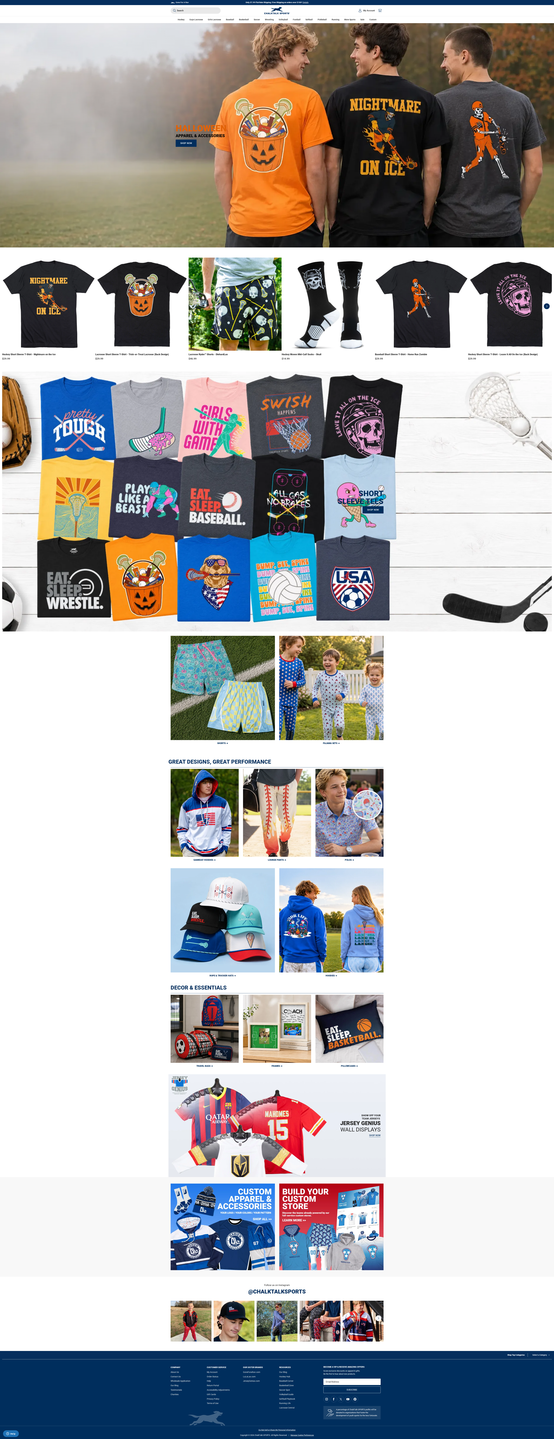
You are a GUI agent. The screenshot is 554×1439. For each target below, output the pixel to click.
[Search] (174, 10)
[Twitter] (341, 1399)
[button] (181, 19)
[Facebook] (334, 1399)
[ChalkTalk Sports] (277, 10)
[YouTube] (348, 1399)
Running (335, 19)
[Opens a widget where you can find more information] (11, 1434)
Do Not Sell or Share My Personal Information (277, 1430)
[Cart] (380, 10)
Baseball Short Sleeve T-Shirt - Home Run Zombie (401, 354)
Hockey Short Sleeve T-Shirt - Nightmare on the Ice (29, 354)
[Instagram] (326, 1399)
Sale (362, 19)
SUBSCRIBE (352, 1390)
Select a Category (539, 1355)
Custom (372, 19)
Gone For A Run (182, 2)
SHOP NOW (186, 143)
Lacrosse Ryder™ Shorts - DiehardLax (208, 354)
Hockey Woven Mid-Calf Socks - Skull (301, 354)
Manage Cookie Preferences (302, 1435)
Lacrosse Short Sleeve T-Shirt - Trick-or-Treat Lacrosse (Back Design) (132, 354)
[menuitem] (367, 10)
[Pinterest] (355, 1399)
